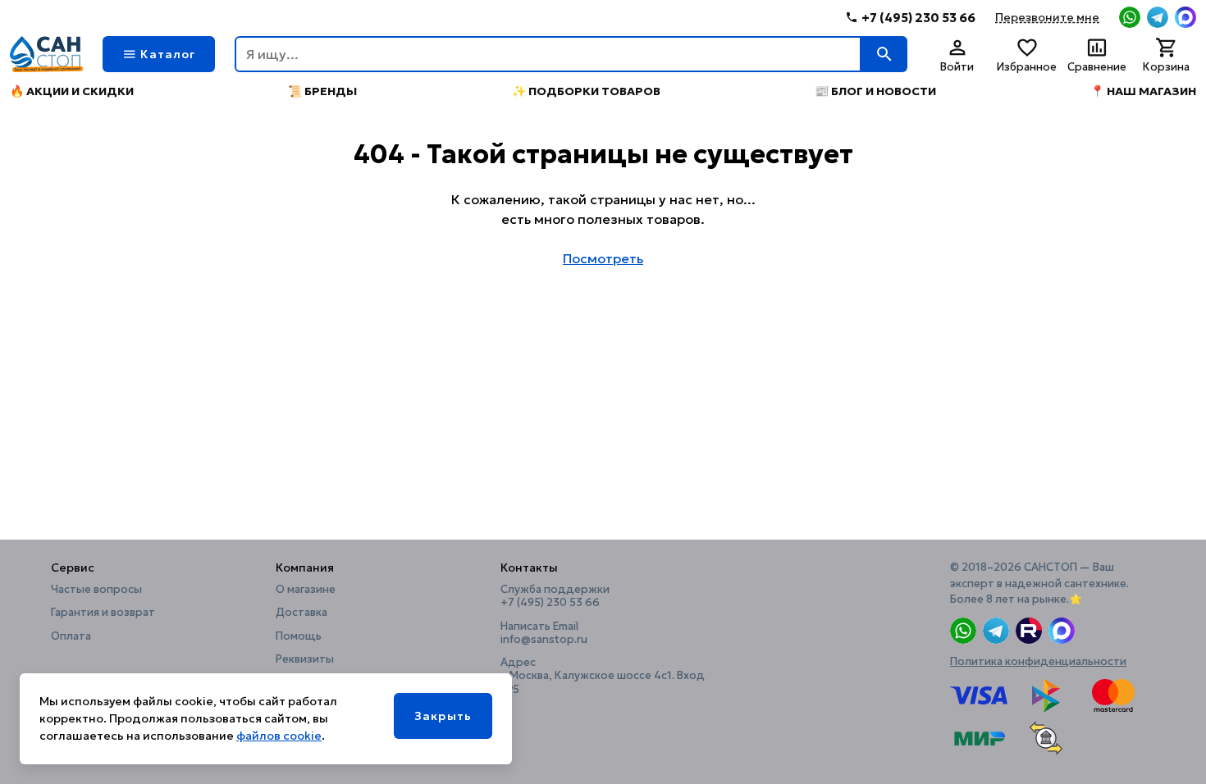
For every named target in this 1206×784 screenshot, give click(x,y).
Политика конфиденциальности (1038, 661)
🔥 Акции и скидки (72, 91)
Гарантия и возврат (103, 612)
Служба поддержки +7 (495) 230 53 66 (555, 596)
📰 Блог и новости (875, 91)
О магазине (306, 589)
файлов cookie (279, 735)
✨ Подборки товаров (586, 91)
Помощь (299, 636)
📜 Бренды (322, 91)
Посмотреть (603, 258)
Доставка (301, 612)
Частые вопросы (96, 589)
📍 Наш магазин (1143, 91)
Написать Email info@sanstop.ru (543, 633)
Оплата (71, 636)
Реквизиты (305, 659)
